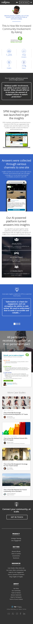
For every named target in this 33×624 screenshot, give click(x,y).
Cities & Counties (16, 553)
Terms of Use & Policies (16, 599)
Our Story (16, 588)
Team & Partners (16, 592)
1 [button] (14, 324)
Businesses (16, 558)
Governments (16, 555)
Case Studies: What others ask (16, 568)
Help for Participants (16, 597)
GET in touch (17, 517)
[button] (31, 2)
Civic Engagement (16, 540)
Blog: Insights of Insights (16, 576)
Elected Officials (16, 551)
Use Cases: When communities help (16, 570)
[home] (8, 2)
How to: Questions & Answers (16, 574)
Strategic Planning (16, 538)
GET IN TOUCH (24, 2)
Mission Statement (16, 595)
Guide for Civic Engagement (16, 572)
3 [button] (19, 324)
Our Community (16, 590)
